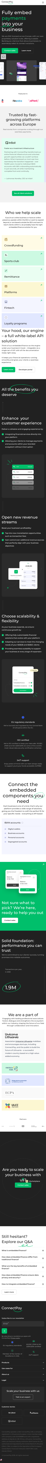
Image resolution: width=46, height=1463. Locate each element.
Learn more (26, 51)
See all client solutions (23, 193)
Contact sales (9, 51)
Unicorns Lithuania (24, 1041)
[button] (23, 1461)
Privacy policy (15, 1338)
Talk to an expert (23, 1397)
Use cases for (7, 1368)
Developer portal (25, 370)
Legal (4, 1380)
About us (5, 1374)
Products (5, 1363)
